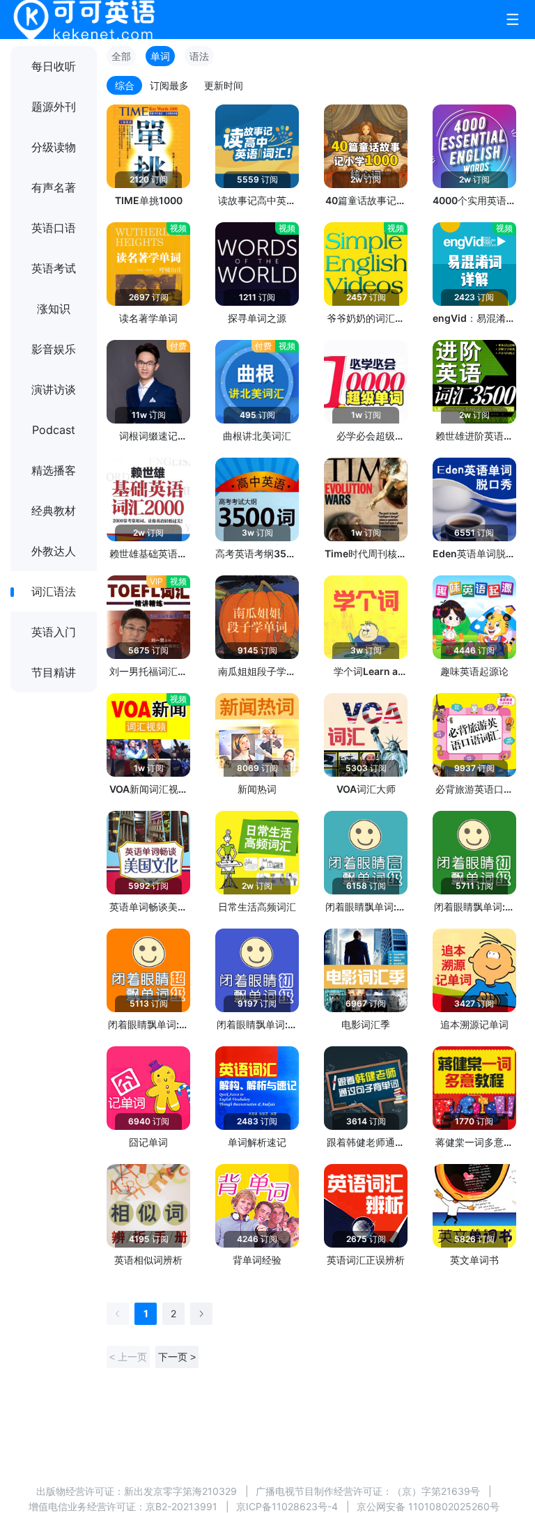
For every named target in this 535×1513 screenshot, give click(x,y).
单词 (160, 56)
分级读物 (53, 147)
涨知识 (53, 309)
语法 (199, 56)
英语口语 (53, 228)
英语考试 (53, 268)
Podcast (53, 430)
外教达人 (53, 551)
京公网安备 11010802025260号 (428, 1506)
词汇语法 (53, 591)
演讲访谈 (53, 389)
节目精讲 (53, 672)
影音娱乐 (53, 349)
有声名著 (53, 187)
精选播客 (53, 470)
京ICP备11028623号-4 (287, 1506)
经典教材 (53, 511)
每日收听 (53, 66)
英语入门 (53, 632)
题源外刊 (53, 107)
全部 (121, 56)
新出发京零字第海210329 (180, 1491)
